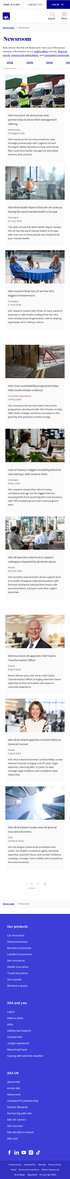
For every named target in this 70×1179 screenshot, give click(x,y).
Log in (55, 4)
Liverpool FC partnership (22, 1100)
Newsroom (24, 27)
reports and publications (24, 55)
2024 (49, 63)
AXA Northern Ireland (20, 1132)
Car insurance (15, 935)
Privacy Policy (54, 1164)
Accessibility (30, 1164)
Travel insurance (17, 973)
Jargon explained (18, 1043)
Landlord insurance (19, 954)
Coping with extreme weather (25, 1055)
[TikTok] (38, 1152)
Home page (8, 27)
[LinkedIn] (16, 1152)
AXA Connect (15, 1126)
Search (51, 18)
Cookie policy (15, 1164)
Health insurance (17, 967)
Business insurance (19, 948)
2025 (29, 63)
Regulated (32, 1174)
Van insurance (16, 960)
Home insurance (17, 941)
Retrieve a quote (17, 985)
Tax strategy (19, 1174)
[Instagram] (31, 1152)
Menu (64, 18)
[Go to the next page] (43, 883)
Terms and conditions (29, 1169)
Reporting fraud (17, 1049)
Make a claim (11, 4)
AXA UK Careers (16, 1119)
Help (10, 1024)
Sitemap (42, 1164)
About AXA (13, 1082)
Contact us (35, 4)
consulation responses (56, 55)
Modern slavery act (50, 1169)
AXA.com (12, 1138)
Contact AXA (14, 1037)
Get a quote (14, 979)
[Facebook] (9, 1152)
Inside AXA (13, 1088)
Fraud (13, 1169)
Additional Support (19, 1030)
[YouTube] (24, 1152)
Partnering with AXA (19, 1113)
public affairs (41, 51)
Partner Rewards (17, 1107)
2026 (10, 63)
